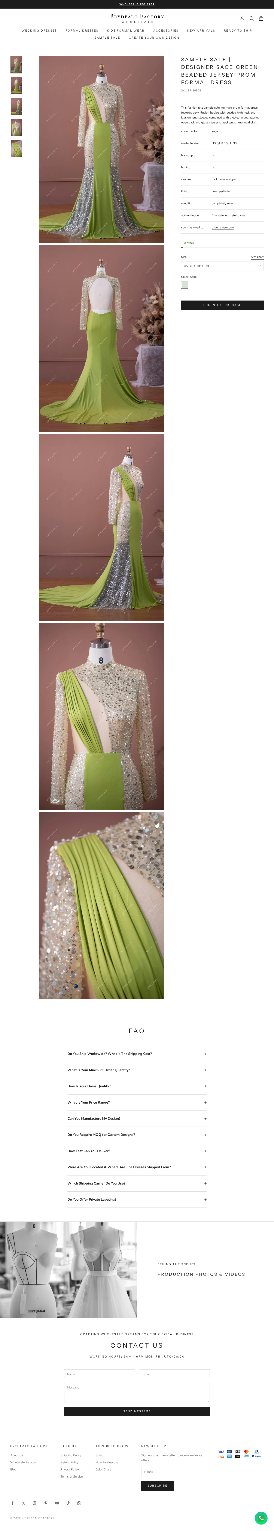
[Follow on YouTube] (57, 1503)
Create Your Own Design (154, 37)
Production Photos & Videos (202, 1274)
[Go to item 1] (16, 64)
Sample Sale (107, 37)
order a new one (223, 227)
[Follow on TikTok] (68, 1503)
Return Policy (69, 1462)
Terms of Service (72, 1477)
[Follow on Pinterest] (46, 1503)
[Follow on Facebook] (12, 1503)
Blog (13, 1469)
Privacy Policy (70, 1469)
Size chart (257, 257)
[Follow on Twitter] (23, 1503)
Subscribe (157, 1486)
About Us (16, 1455)
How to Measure (106, 1462)
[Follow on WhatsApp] (79, 1503)
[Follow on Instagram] (35, 1503)
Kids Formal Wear (126, 30)
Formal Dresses (82, 30)
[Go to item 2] (16, 85)
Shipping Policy (71, 1455)
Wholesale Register (23, 1462)
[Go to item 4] (16, 128)
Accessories (166, 30)
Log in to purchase (222, 305)
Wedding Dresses (39, 30)
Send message (137, 1411)
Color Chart (103, 1469)
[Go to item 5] (16, 149)
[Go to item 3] (16, 106)
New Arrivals (201, 30)
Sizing (99, 1455)
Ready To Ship (238, 30)
